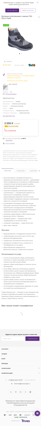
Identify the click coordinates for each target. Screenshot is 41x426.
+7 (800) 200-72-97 (15, 380)
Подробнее (9, 140)
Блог (4, 358)
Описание (7, 170)
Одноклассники (25, 392)
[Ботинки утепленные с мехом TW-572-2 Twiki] (20, 38)
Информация (7, 373)
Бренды (5, 363)
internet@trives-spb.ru (22, 384)
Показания (21, 170)
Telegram (16, 392)
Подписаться (32, 338)
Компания (6, 368)
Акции (4, 354)
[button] (19, 53)
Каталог (5, 349)
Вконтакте (11, 392)
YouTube (20, 392)
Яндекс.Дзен (30, 392)
